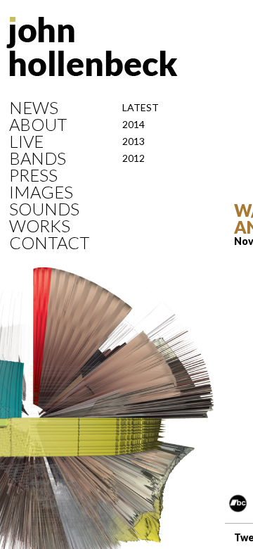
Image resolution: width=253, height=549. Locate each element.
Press (33, 175)
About (38, 124)
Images (41, 192)
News (33, 107)
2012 (133, 158)
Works (39, 225)
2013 (133, 141)
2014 (133, 124)
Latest (140, 107)
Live (26, 141)
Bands (37, 158)
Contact (49, 242)
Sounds (44, 209)
